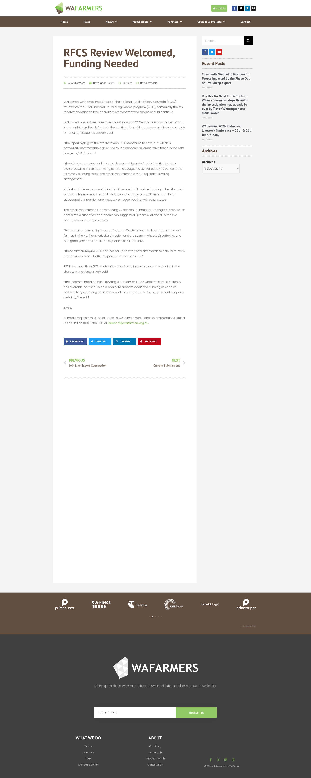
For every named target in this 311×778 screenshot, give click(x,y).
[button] (75, 341)
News (86, 22)
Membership (140, 22)
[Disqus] (125, 431)
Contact (245, 22)
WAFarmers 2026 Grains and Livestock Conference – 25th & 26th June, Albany (227, 130)
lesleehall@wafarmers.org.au (128, 323)
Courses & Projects (209, 22)
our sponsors (249, 626)
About (110, 22)
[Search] (248, 40)
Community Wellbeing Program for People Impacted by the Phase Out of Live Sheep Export (226, 78)
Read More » (207, 87)
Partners (172, 22)
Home (64, 22)
